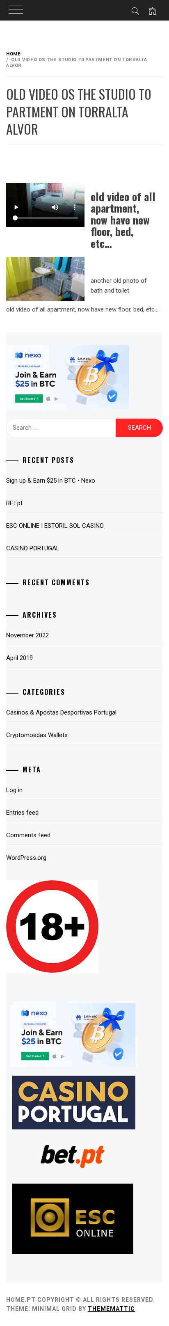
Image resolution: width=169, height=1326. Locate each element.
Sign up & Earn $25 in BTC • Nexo (50, 480)
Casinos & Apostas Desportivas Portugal (61, 712)
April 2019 (19, 658)
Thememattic (111, 1308)
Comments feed (28, 835)
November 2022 (27, 635)
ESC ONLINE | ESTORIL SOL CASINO (55, 525)
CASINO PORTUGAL (32, 548)
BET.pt (14, 503)
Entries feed (22, 812)
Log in (14, 790)
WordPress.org (26, 857)
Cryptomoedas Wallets (37, 735)
